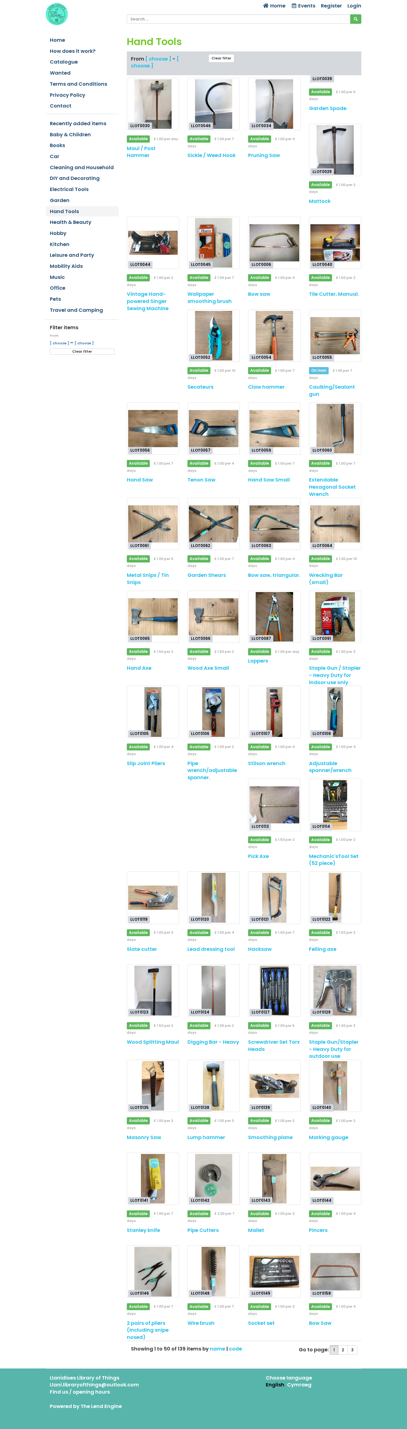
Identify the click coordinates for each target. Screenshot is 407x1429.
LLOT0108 (322, 733)
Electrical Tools (69, 189)
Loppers (258, 660)
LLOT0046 (201, 126)
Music (57, 277)
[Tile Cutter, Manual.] (335, 243)
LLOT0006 (261, 264)
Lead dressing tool (211, 949)
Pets (55, 298)
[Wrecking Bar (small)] (335, 524)
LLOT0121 (260, 919)
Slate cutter (142, 949)
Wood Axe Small (208, 667)
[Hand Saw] (153, 428)
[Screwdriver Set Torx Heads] (274, 990)
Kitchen (59, 244)
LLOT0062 (200, 545)
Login (354, 5)
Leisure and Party (72, 255)
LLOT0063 (261, 545)
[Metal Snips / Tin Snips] (153, 524)
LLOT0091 (322, 638)
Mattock (320, 201)
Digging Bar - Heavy (213, 1041)
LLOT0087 (261, 638)
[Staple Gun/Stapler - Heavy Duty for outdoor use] (335, 990)
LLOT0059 (261, 450)
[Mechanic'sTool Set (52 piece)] (335, 804)
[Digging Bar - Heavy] (213, 990)
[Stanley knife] (153, 1178)
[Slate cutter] (153, 897)
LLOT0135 (139, 1107)
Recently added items (78, 123)
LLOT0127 (261, 1012)
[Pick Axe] (274, 804)
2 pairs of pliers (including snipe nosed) (148, 1330)
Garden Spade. (328, 108)
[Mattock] (335, 150)
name (218, 1348)
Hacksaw (260, 949)
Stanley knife (143, 1230)
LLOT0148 (200, 1293)
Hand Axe (139, 667)
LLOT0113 (260, 826)
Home (277, 5)
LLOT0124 (200, 1012)
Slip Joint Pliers (146, 763)
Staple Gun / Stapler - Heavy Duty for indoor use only (335, 674)
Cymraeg (299, 1384)
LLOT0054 (261, 357)
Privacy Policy (67, 94)
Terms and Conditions (78, 83)
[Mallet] (274, 1178)
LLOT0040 (322, 264)
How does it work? (73, 51)
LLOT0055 (322, 357)
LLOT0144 (322, 1200)
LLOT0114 (321, 826)
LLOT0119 (139, 919)
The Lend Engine (101, 1406)
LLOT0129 (322, 1012)
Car (54, 156)
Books (57, 145)
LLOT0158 (322, 1293)
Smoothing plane (270, 1137)
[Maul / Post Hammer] (153, 104)
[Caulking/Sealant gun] (335, 335)
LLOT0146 (139, 1293)
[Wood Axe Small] (213, 617)
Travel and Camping (76, 310)
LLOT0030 (140, 126)
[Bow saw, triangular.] (274, 524)
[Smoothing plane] (274, 1086)
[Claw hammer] (274, 335)
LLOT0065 (140, 638)
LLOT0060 (322, 450)
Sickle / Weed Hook (211, 155)
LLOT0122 (321, 919)
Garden (59, 200)
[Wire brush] (213, 1271)
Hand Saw (140, 479)
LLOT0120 (200, 919)
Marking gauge (328, 1137)
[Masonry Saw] (153, 1086)
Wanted (60, 72)
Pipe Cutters (203, 1230)
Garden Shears (206, 575)
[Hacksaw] (274, 897)
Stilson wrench (266, 763)
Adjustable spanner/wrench (330, 767)
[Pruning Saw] (274, 104)
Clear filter (82, 351)
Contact (60, 105)
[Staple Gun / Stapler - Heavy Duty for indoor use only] (335, 617)
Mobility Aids (66, 266)
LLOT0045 (201, 264)
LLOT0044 (140, 264)
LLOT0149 (261, 1293)
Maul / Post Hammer (141, 152)
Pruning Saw (264, 155)
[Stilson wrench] (274, 712)
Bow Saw (320, 1323)
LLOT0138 (200, 1107)
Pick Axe (258, 856)
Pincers (318, 1230)
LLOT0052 (200, 357)
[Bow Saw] (335, 1271)
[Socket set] (274, 1271)
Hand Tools (64, 211)
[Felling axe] (335, 897)
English (275, 1384)
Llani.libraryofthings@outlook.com (94, 1384)
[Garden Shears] (213, 524)
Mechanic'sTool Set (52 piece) (334, 860)
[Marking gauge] (335, 1086)
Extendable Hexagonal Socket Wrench (332, 486)
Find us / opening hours (80, 1391)
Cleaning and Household (82, 167)
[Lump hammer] (213, 1086)
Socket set (261, 1323)
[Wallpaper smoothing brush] (213, 243)
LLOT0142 (200, 1200)
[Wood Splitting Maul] (153, 990)
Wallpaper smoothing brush (209, 297)
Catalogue (64, 61)
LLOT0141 (139, 1200)
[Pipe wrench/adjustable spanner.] (213, 712)
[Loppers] (274, 617)
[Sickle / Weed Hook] (213, 104)
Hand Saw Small (269, 479)
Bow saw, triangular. (274, 575)
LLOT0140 (322, 1107)
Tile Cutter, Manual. (334, 293)
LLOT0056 (140, 450)
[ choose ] (60, 343)
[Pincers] (335, 1178)
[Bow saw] (274, 243)
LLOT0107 (261, 733)
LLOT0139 (261, 1107)
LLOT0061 (139, 545)
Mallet (256, 1230)
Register (331, 5)
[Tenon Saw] (213, 428)
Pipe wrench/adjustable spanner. (212, 770)
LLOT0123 (139, 1012)
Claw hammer (266, 386)
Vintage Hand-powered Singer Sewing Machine (148, 301)
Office (57, 287)
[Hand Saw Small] (274, 428)
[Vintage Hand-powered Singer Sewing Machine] (153, 243)
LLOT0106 (200, 733)
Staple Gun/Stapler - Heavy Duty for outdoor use (334, 1048)
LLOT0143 (261, 1200)
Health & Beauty (70, 222)
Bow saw (259, 293)
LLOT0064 (322, 545)
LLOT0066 (200, 638)
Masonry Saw (144, 1137)
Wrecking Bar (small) (326, 579)
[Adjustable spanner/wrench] (335, 712)
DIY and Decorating (75, 178)
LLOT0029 (322, 171)
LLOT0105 (139, 733)
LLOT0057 (200, 450)
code (235, 1348)
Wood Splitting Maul (153, 1041)
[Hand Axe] (153, 617)
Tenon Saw (201, 479)
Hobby (58, 233)
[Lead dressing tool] (213, 897)
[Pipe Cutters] (213, 1178)
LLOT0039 (322, 78)
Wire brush (201, 1323)
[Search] (355, 19)
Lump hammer (206, 1137)
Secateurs (200, 386)
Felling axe (322, 949)
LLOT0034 (261, 126)
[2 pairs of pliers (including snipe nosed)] (153, 1271)
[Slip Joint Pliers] (153, 712)
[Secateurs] (213, 335)
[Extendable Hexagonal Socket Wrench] (335, 428)
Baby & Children (70, 134)
